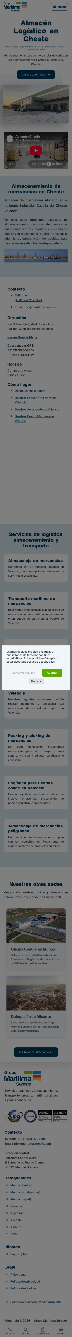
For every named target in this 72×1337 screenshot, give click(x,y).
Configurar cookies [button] (23, 673)
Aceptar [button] (52, 672)
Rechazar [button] (36, 681)
